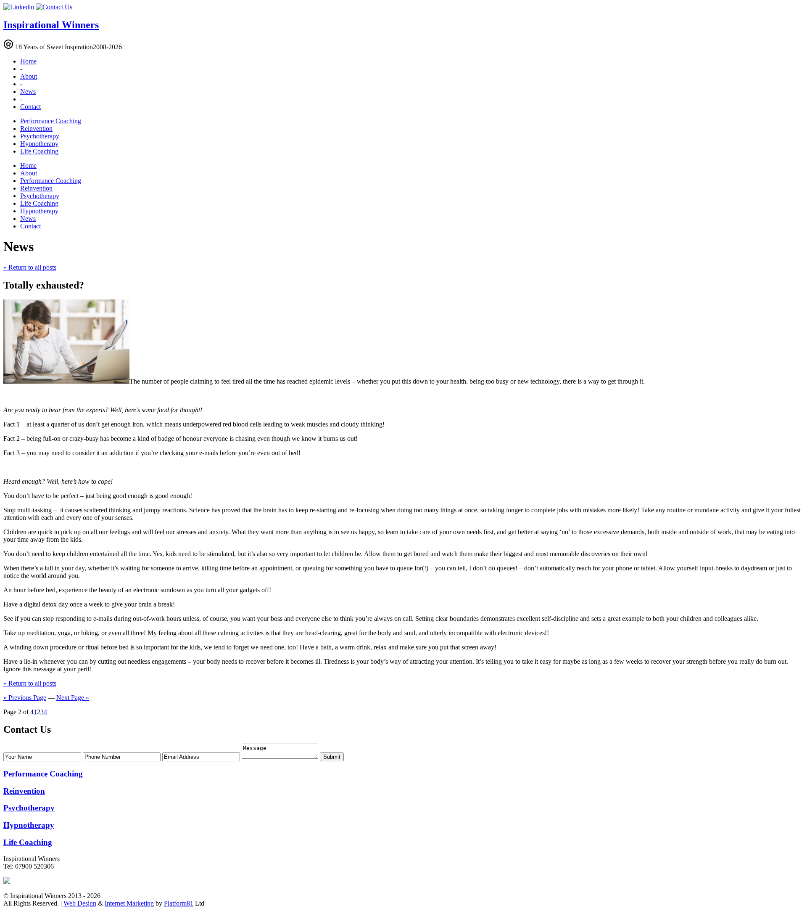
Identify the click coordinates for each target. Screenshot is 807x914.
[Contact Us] (54, 7)
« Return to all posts (29, 267)
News (28, 91)
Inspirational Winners (51, 24)
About (28, 76)
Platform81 (178, 903)
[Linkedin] (18, 7)
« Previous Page (24, 697)
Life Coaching (39, 151)
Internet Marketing (129, 903)
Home (28, 61)
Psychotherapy (39, 136)
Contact (30, 106)
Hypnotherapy (39, 143)
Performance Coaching (50, 121)
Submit (331, 757)
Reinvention (36, 128)
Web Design (79, 903)
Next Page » (72, 697)
